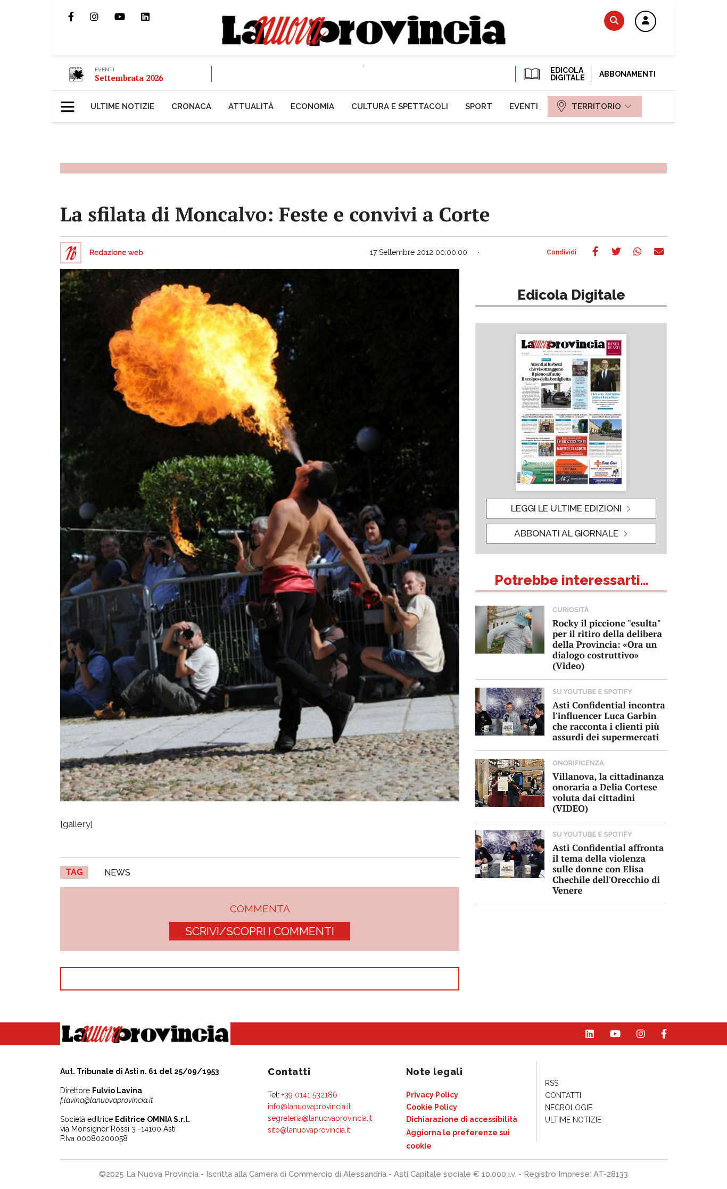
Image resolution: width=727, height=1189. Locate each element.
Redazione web (116, 253)
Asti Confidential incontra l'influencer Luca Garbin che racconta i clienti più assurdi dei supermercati (608, 721)
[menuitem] (122, 106)
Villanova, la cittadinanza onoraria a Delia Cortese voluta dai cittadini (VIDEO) (608, 792)
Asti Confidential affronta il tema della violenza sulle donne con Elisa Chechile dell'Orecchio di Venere (608, 868)
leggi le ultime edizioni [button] (566, 508)
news (117, 873)
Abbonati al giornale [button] (566, 533)
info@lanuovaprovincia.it (309, 1106)
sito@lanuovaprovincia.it (309, 1130)
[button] (645, 22)
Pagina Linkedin (153, 16)
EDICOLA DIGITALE (566, 74)
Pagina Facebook (79, 16)
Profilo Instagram (102, 16)
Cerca (614, 20)
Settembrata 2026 (129, 77)
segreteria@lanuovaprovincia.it (320, 1118)
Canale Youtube (127, 16)
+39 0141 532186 (309, 1095)
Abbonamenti (627, 74)
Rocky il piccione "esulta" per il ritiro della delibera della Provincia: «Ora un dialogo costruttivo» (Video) (607, 644)
